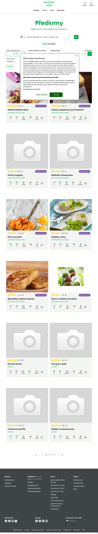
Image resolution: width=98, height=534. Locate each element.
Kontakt (27, 530)
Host (11, 367)
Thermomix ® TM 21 (57, 485)
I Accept (56, 95)
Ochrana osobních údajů (53, 530)
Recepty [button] (36, 10)
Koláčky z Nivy (58, 237)
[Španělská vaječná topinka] (27, 276)
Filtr (17, 54)
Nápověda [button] (60, 10)
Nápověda (76, 530)
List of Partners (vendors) (31, 89)
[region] (49, 76)
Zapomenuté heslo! (34, 488)
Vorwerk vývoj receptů (17, 112)
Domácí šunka (15, 363)
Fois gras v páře (59, 363)
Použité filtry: (10, 59)
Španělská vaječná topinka (21, 298)
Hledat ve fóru (78, 483)
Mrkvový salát (15, 237)
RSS (75, 489)
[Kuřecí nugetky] (27, 151)
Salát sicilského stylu (18, 109)
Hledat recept (9, 480)
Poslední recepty (10, 486)
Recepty (7, 476)
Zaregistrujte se (33, 485)
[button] (85, 4)
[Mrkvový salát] (27, 214)
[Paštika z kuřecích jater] (71, 405)
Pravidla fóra (55, 509)
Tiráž (83, 530)
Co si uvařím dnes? (57, 500)
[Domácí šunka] (27, 340)
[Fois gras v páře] (71, 340)
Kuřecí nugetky (15, 175)
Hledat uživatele (79, 486)
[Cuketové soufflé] (27, 405)
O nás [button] (52, 10)
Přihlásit (30, 482)
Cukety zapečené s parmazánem (67, 109)
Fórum (53, 476)
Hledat (76, 476)
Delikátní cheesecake (62, 175)
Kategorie (8, 483)
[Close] (76, 56)
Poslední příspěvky (34, 491)
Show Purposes (41, 94)
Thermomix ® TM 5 (57, 491)
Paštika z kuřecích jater (62, 429)
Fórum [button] (44, 10)
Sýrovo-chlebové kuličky (64, 298)
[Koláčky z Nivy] (71, 214)
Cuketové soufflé (16, 429)
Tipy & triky (54, 497)
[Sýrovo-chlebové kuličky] (71, 276)
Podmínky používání (38, 530)
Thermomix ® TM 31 (57, 488)
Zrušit (9, 66)
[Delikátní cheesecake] (71, 151)
